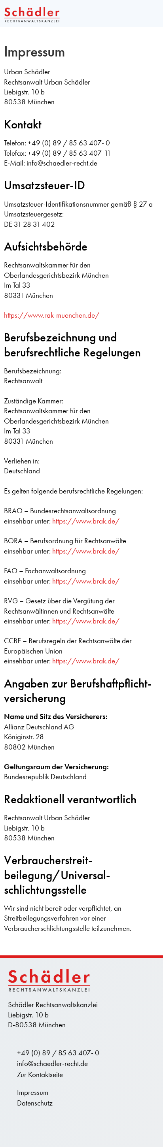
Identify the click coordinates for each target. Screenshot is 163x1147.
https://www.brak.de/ (85, 521)
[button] (152, 13)
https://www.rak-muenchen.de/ (51, 315)
